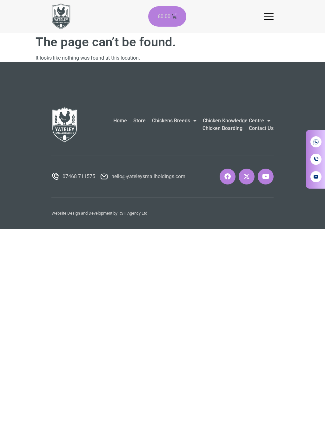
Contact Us (261, 128)
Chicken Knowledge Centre (233, 121)
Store (139, 121)
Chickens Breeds (171, 121)
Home (120, 121)
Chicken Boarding (222, 128)
